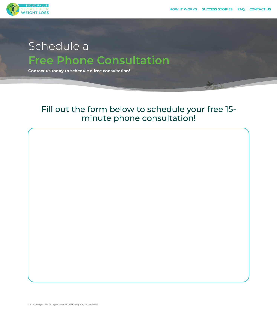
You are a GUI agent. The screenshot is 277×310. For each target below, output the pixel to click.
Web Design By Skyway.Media (83, 304)
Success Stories (217, 9)
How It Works (183, 9)
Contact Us (260, 9)
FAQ (241, 9)
